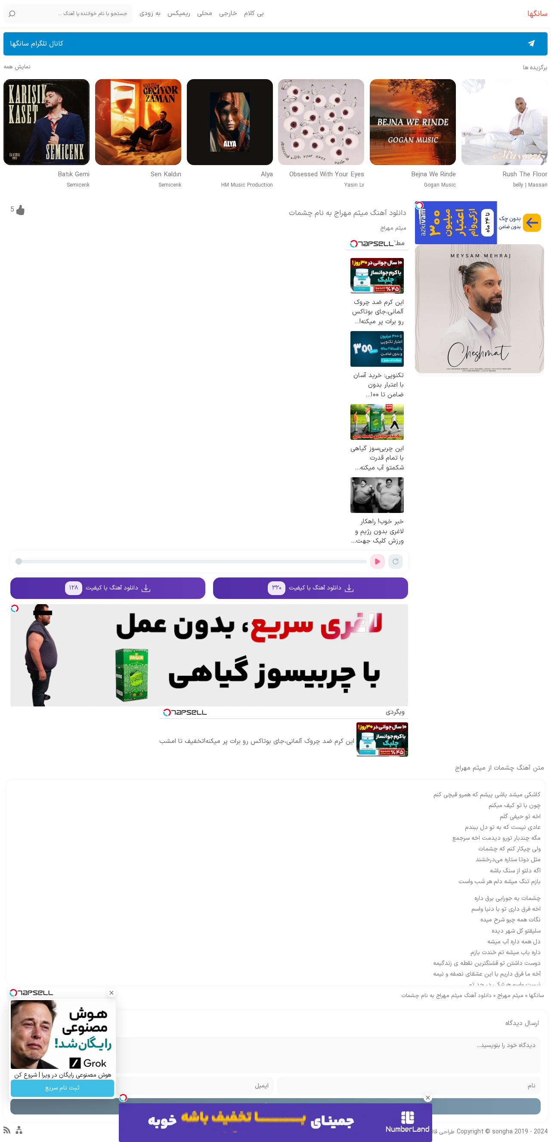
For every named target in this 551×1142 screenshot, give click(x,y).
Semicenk (169, 185)
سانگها (536, 996)
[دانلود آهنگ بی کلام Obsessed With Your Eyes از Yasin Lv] (321, 122)
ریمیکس (178, 13)
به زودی (150, 13)
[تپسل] (419, 205)
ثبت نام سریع (62, 1088)
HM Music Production (247, 185)
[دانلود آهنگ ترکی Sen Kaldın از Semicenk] (138, 122)
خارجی (228, 13)
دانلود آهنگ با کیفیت (307, 587)
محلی (204, 13)
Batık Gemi (74, 175)
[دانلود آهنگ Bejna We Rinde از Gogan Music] (413, 122)
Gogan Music (440, 185)
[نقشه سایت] (19, 1134)
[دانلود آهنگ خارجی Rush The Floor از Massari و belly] (504, 122)
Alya (267, 175)
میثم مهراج (393, 228)
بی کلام (254, 13)
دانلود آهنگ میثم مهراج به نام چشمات (347, 213)
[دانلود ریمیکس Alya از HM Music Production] (230, 122)
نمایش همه (17, 67)
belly (518, 185)
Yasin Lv (354, 185)
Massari (538, 185)
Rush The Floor (525, 175)
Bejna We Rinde (433, 175)
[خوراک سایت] (6, 1132)
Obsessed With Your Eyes (326, 175)
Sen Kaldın (166, 175)
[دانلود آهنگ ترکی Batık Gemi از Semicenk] (46, 122)
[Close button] (428, 1097)
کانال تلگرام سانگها (36, 44)
